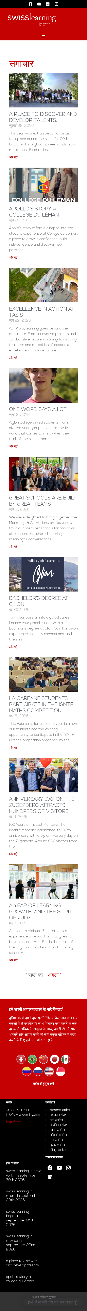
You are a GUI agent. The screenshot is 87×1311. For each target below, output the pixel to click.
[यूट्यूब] (39, 4)
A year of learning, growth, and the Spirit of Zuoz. (40, 912)
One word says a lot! (38, 409)
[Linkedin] (48, 4)
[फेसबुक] (30, 4)
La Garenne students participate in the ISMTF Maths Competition (41, 704)
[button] (43, 36)
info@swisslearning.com (23, 1114)
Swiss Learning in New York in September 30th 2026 (23, 1175)
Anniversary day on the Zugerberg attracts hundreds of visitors (41, 805)
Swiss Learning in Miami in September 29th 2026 (23, 1196)
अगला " (55, 975)
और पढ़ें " (14, 157)
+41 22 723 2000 (18, 1110)
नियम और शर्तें (13, 1122)
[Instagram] (56, 4)
